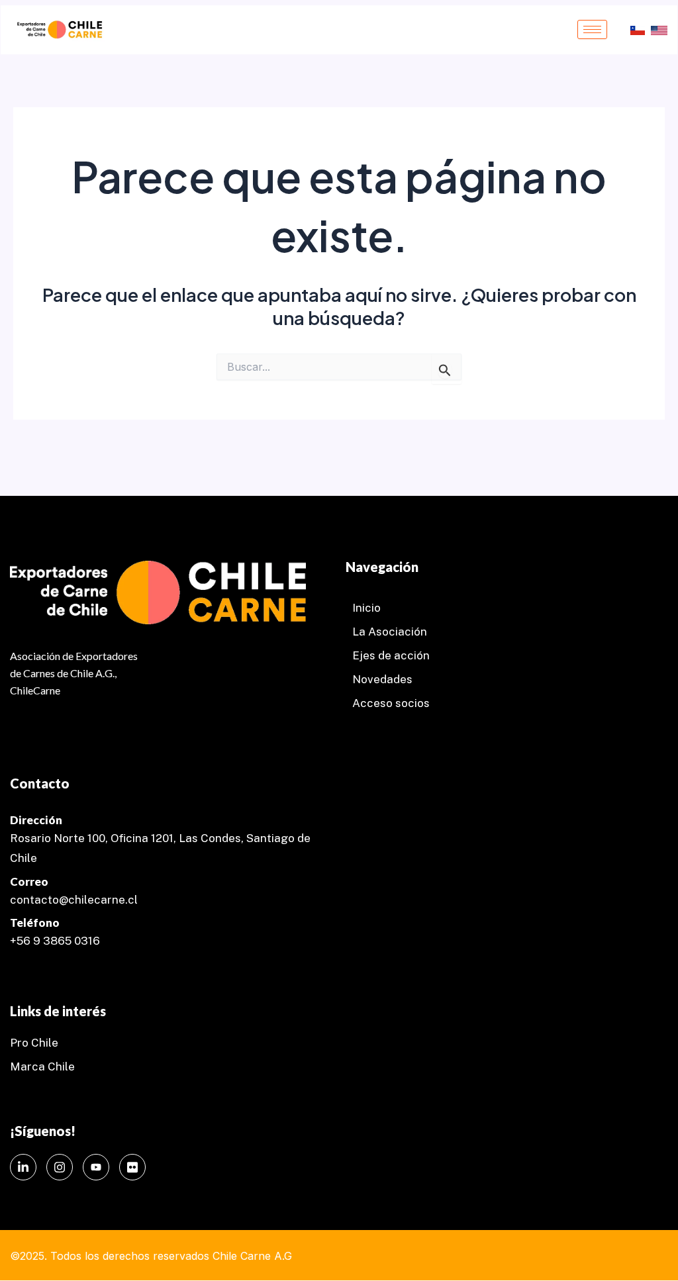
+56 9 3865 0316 (55, 940)
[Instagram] (59, 1167)
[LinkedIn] (23, 1167)
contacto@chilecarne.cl (74, 899)
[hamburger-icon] (592, 29)
